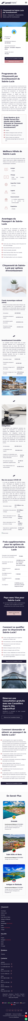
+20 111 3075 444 (5, 982)
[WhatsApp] (11, 964)
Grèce (2, 942)
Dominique (3, 911)
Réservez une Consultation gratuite (12, 717)
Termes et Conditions (17, 1014)
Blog (23, 995)
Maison (4, 15)
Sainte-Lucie (4, 913)
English (5, 1002)
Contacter (19, 995)
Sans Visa (5, 995)
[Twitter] (10, 1010)
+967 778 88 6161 (5, 986)
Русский (17, 1002)
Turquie (2, 929)
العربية (11, 1002)
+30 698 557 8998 (5, 978)
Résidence (4, 950)
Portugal (3, 946)
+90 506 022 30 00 (5, 964)
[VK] (21, 1010)
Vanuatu (3, 921)
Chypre (5, 927)
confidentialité (8, 1014)
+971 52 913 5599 (5, 971)
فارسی (23, 1002)
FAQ (14, 995)
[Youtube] (18, 1010)
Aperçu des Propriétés (13, 997)
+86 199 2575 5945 (5, 991)
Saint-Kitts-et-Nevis (5, 917)
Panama (3, 954)
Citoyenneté (11, 15)
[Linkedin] (13, 1010)
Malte (2, 925)
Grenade (3, 915)
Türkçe (14, 1004)
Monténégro (6, 923)
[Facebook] (7, 1010)
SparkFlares (16, 1017)
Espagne (6, 939)
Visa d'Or (4, 934)
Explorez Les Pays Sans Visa (14, 613)
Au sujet (10, 995)
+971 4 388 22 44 (5, 973)
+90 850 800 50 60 (6, 966)
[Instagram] (15, 1010)
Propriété (22, 994)
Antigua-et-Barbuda (5, 919)
